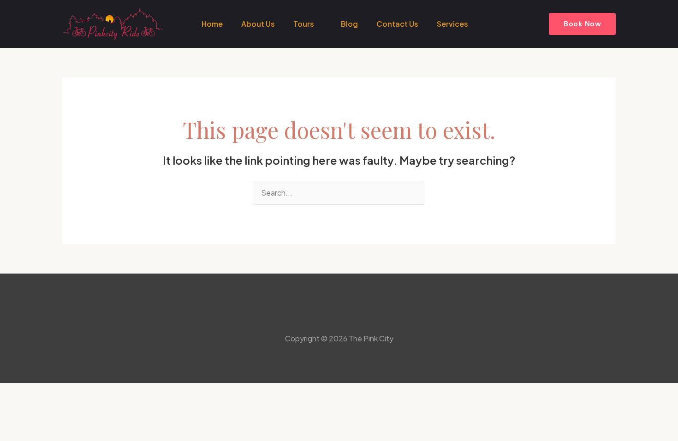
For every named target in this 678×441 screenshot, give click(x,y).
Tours (303, 24)
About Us (258, 24)
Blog (349, 24)
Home (212, 24)
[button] (582, 24)
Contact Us (397, 24)
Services (452, 24)
